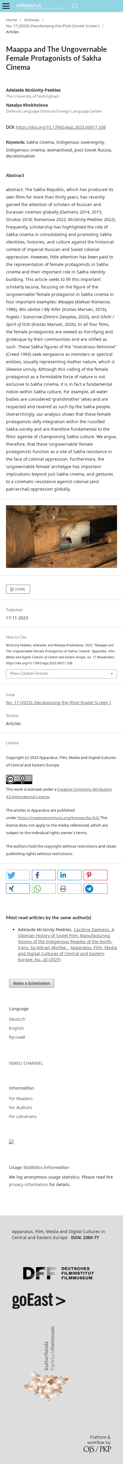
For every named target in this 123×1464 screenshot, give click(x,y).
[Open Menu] (6, 6)
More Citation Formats (29, 674)
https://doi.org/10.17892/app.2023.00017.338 (61, 127)
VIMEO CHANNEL (26, 1063)
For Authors (20, 1107)
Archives (31, 19)
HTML (20, 589)
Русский (17, 1037)
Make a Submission (31, 983)
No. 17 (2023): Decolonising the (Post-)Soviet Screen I (52, 25)
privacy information (28, 1184)
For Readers (21, 1098)
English (16, 1028)
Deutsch (17, 1019)
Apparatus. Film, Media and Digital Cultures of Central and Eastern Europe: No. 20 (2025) (67, 953)
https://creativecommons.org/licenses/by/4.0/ (59, 817)
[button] (18, 875)
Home (11, 19)
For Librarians (23, 1116)
